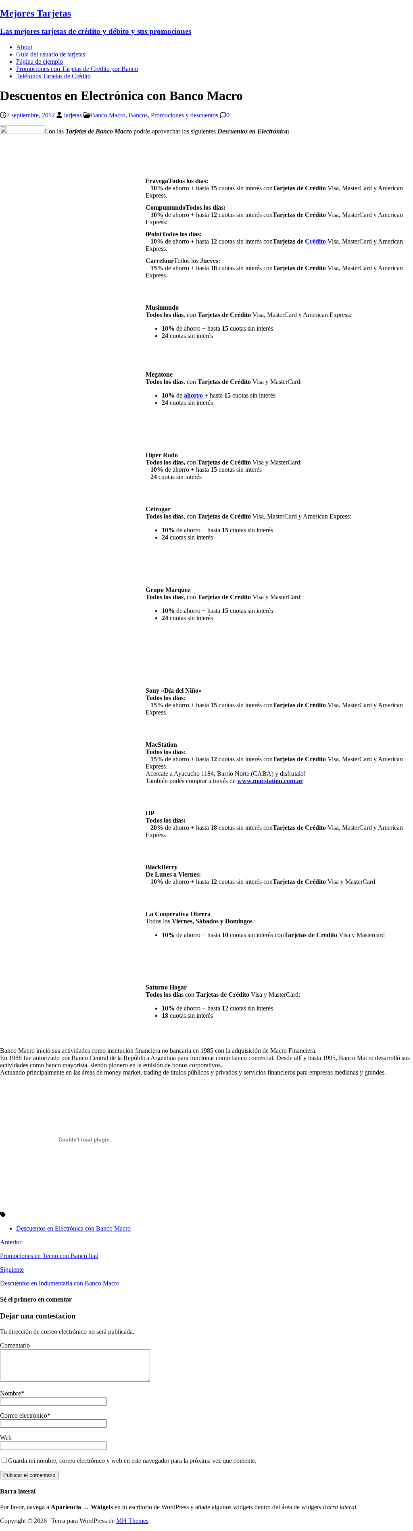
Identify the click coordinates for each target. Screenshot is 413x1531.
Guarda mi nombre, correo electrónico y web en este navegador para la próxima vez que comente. (132, 1460)
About (24, 47)
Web (6, 1437)
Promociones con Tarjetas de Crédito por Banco (77, 68)
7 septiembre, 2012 (30, 115)
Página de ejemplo (39, 61)
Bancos (138, 115)
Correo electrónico (23, 1415)
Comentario (15, 1345)
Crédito (315, 241)
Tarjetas (72, 115)
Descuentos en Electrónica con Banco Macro (73, 1228)
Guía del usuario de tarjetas (50, 54)
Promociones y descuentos (184, 115)
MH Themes (132, 1520)
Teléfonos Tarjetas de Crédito (53, 76)
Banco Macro (108, 115)
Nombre (10, 1393)
